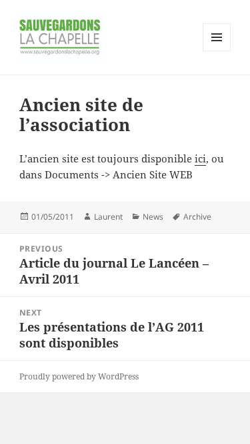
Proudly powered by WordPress (79, 376)
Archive (197, 216)
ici (200, 158)
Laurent (108, 216)
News (153, 216)
